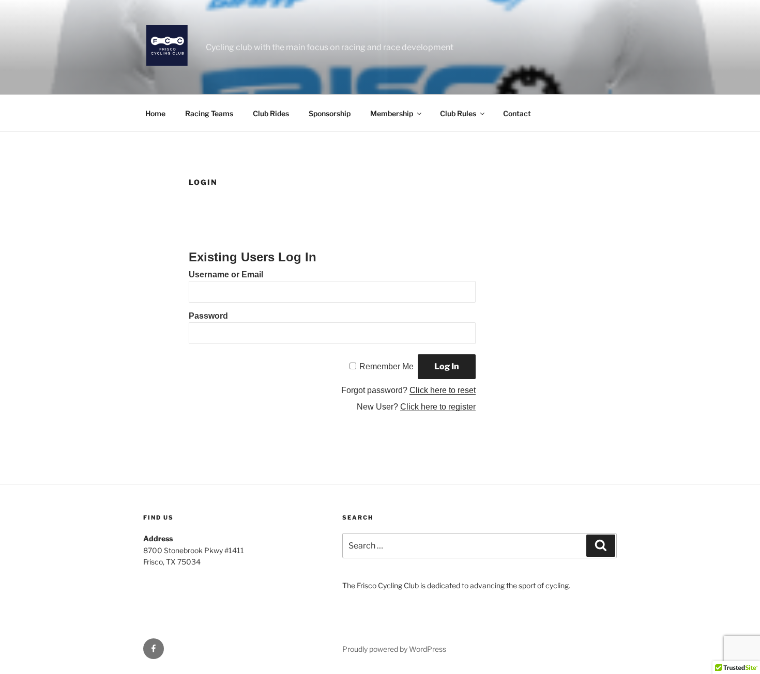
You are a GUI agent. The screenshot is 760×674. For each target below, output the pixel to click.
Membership (391, 113)
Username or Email (226, 274)
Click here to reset (442, 390)
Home (155, 113)
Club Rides (271, 113)
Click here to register (438, 406)
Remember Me (386, 366)
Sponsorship (330, 113)
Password (208, 315)
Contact (517, 113)
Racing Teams (209, 113)
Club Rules (458, 113)
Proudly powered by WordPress (394, 649)
